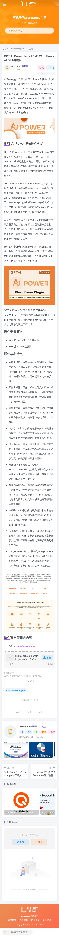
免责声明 (24, 920)
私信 (52, 67)
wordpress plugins (19, 48)
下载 (48, 657)
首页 (6, 48)
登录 (22, 842)
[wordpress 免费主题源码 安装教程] (29, 909)
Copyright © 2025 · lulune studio (29, 924)
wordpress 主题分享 (29, 916)
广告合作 (35, 920)
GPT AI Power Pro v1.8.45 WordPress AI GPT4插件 (29, 58)
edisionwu (16, 66)
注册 (40, 842)
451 (29, 731)
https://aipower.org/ (25, 645)
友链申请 (12, 920)
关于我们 (47, 920)
